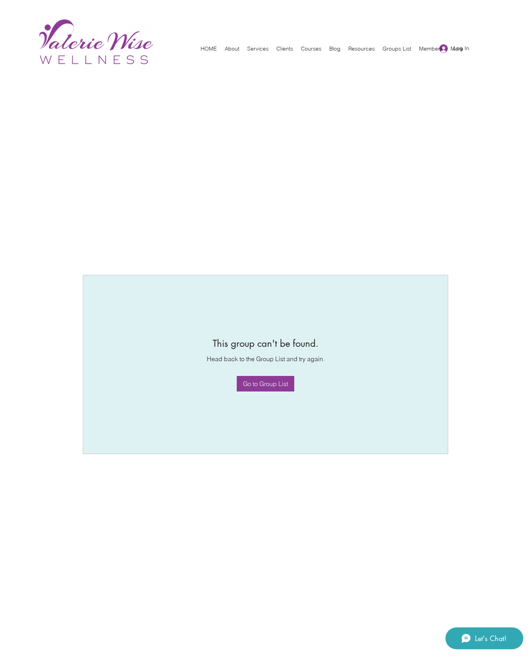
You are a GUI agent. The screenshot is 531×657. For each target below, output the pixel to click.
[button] (232, 48)
